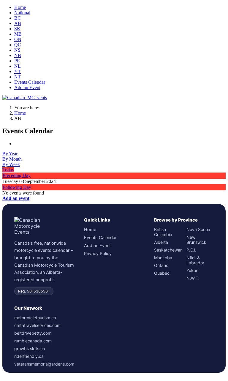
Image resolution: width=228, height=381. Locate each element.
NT (17, 76)
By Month (12, 159)
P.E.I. (191, 249)
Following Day (17, 187)
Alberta (161, 242)
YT (17, 71)
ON (17, 39)
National (22, 12)
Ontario (161, 265)
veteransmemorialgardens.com (44, 363)
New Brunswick (196, 240)
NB (17, 55)
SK (17, 28)
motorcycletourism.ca (35, 317)
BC (17, 17)
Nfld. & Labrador (195, 260)
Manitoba (163, 257)
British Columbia (163, 232)
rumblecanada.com (33, 340)
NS (17, 50)
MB (18, 34)
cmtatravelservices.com (37, 325)
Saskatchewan (167, 249)
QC (17, 44)
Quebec (162, 273)
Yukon (192, 270)
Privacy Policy (98, 253)
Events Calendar (29, 82)
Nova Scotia (198, 229)
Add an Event (27, 87)
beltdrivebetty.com (32, 333)
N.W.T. (193, 278)
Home (20, 7)
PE (17, 60)
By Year (10, 153)
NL (17, 66)
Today (8, 169)
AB (17, 23)
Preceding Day (17, 175)
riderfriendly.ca (29, 356)
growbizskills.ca (29, 348)
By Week (11, 164)
